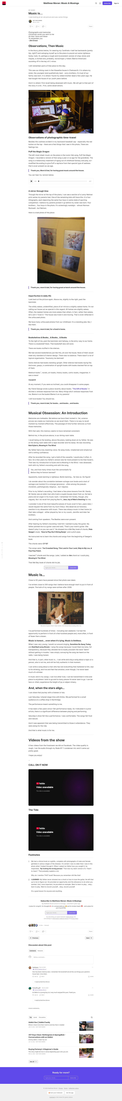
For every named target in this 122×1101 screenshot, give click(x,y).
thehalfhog (35, 988)
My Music (31, 10)
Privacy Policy (74, 918)
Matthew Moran (37, 20)
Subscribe (107, 3)
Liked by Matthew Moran (40, 969)
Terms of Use (69, 917)
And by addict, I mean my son (37, 1040)
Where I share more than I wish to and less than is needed (46, 1025)
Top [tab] (31, 1017)
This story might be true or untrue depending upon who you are (48, 1052)
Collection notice (74, 1088)
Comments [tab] (33, 951)
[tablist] (36, 951)
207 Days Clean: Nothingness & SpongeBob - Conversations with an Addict (47, 1036)
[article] (61, 1026)
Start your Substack (56, 1093)
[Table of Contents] (2, 550)
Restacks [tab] (40, 951)
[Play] (31, 181)
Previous (35, 938)
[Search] (96, 3)
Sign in (116, 3)
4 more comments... (34, 1008)
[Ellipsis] (92, 967)
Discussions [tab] (42, 1017)
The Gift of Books (80, 389)
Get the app (69, 1093)
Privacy (61, 1088)
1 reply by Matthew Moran (42, 982)
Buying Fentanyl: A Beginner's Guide (43, 1049)
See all (32, 1061)
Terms (66, 1088)
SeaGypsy (35, 967)
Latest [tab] (35, 1017)
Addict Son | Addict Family (39, 1022)
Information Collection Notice (60, 918)
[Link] (26, 46)
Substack (52, 1097)
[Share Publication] (100, 3)
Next (88, 938)
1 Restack (46, 925)
